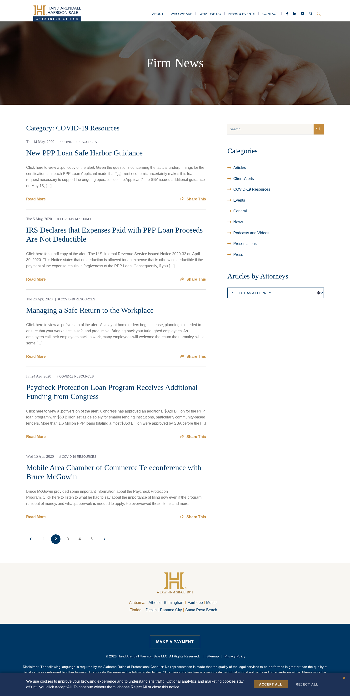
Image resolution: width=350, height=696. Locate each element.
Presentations (245, 244)
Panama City (171, 610)
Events (239, 200)
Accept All (270, 684)
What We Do (210, 13)
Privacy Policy (235, 656)
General (240, 211)
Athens (154, 603)
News (238, 222)
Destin (151, 610)
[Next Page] (104, 539)
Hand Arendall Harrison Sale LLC (142, 656)
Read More (36, 199)
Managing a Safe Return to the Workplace (90, 310)
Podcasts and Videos (251, 233)
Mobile (212, 603)
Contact (270, 13)
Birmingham (174, 603)
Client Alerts (243, 179)
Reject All (307, 684)
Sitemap (212, 656)
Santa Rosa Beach (201, 610)
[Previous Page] (31, 539)
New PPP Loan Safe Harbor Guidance (84, 153)
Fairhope (195, 603)
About (158, 13)
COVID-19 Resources (79, 142)
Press (238, 255)
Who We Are (181, 13)
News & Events (241, 13)
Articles (239, 168)
